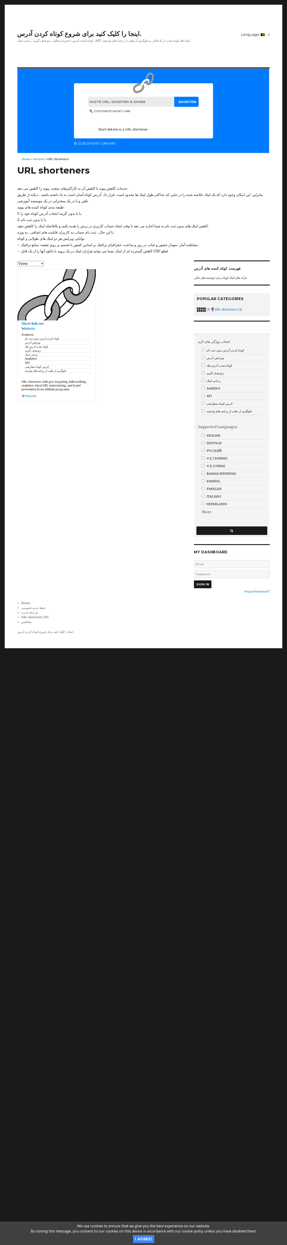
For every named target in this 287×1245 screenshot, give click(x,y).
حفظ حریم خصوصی (33, 608)
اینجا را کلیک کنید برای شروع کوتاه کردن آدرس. (79, 33)
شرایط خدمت (29, 612)
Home (26, 159)
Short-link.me (33, 324)
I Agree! (143, 1239)
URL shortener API (34, 617)
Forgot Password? (257, 591)
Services (38, 159)
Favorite (31, 396)
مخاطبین (26, 622)
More (206, 512)
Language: (251, 34)
